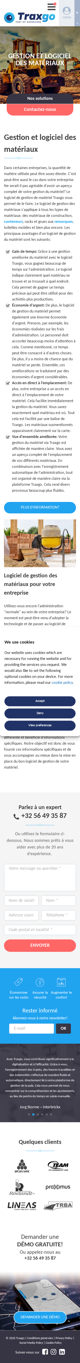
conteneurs (13, 222)
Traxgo (29, 13)
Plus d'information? (40, 507)
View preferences (40, 725)
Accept (40, 701)
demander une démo (40, 1317)
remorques (63, 222)
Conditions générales (40, 1338)
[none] (77, 13)
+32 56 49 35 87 (44, 816)
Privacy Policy (64, 1338)
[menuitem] (77, 13)
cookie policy (62, 683)
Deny (40, 713)
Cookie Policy (54, 1343)
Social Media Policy (31, 1343)
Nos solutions (40, 98)
